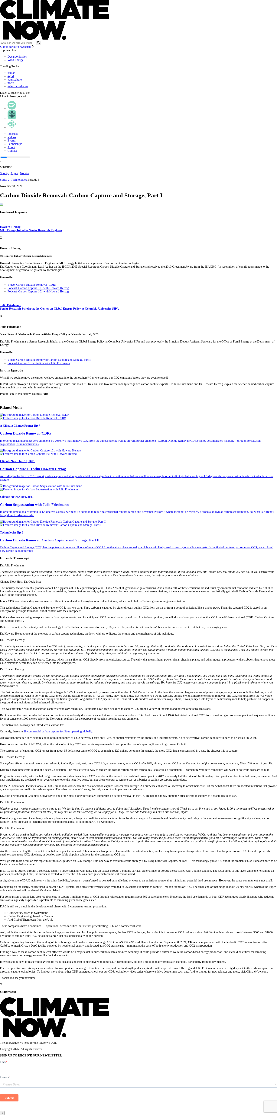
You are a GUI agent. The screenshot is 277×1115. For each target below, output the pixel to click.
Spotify (4, 173)
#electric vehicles (18, 86)
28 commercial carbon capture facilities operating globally (58, 731)
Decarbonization (17, 56)
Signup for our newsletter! (16, 46)
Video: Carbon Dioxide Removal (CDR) (32, 284)
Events (12, 140)
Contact (12, 150)
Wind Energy (15, 60)
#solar (11, 72)
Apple (14, 173)
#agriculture (15, 79)
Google (24, 173)
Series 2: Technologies (13, 179)
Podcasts (13, 133)
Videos (12, 137)
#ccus (11, 82)
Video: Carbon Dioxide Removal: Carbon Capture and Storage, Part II (49, 359)
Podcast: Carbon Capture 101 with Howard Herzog (38, 288)
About (11, 147)
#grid (11, 76)
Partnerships (15, 143)
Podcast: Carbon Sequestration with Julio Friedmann (39, 363)
